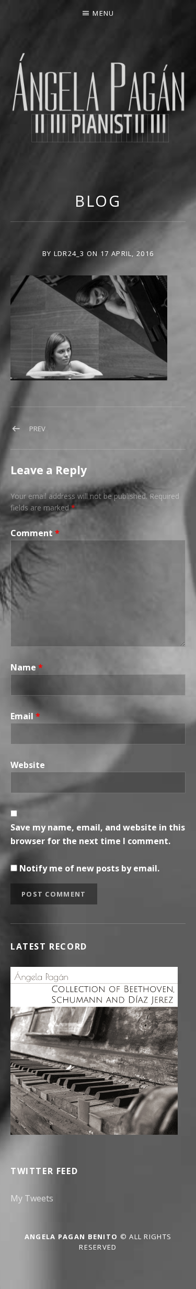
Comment (35, 533)
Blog (98, 200)
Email (25, 716)
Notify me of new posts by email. (89, 868)
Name (26, 667)
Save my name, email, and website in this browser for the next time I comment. (97, 834)
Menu (103, 13)
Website (27, 765)
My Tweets (31, 1198)
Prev (37, 428)
